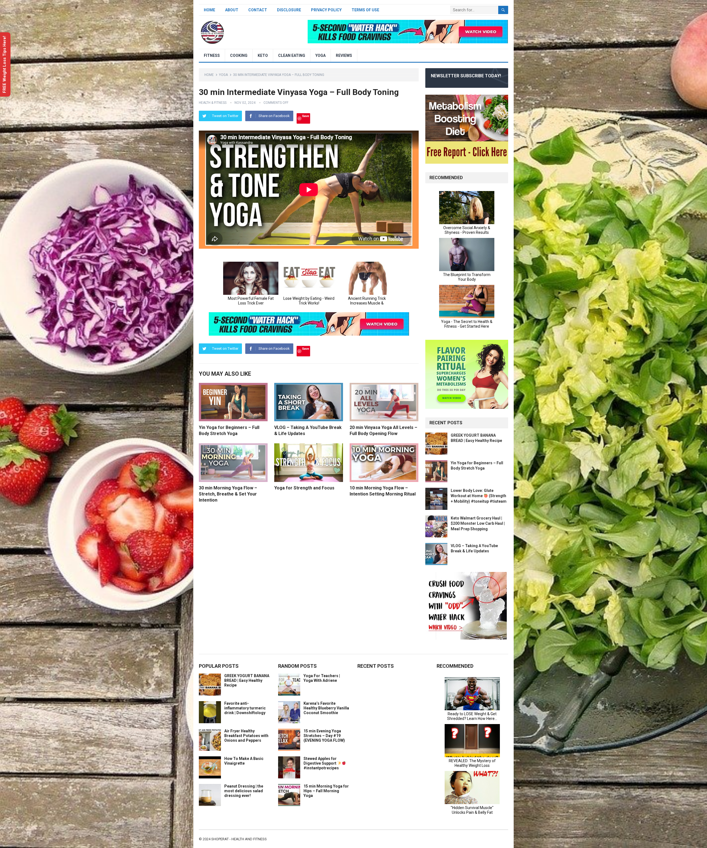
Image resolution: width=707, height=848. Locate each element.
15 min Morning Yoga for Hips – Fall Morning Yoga (326, 791)
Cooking (238, 55)
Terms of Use (365, 10)
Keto (263, 55)
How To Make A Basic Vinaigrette (243, 760)
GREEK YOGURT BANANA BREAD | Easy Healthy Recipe (246, 680)
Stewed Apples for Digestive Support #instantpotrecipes (321, 763)
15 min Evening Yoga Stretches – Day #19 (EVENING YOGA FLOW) (324, 736)
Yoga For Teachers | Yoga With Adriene (322, 678)
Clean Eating (291, 55)
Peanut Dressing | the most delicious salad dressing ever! (243, 791)
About (231, 10)
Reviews (344, 55)
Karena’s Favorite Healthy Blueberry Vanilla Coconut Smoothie (326, 708)
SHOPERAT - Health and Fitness (239, 839)
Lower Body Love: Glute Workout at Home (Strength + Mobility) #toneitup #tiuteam (478, 495)
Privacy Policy (326, 10)
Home (209, 10)
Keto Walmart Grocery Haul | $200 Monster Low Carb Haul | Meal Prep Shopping (478, 523)
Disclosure (289, 10)
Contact (257, 10)
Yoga (320, 55)
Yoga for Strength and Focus (304, 488)
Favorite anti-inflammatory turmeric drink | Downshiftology (245, 708)
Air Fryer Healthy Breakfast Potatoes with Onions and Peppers (246, 736)
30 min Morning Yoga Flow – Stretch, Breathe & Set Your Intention (228, 493)
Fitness (212, 55)
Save (305, 116)
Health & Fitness (212, 103)
